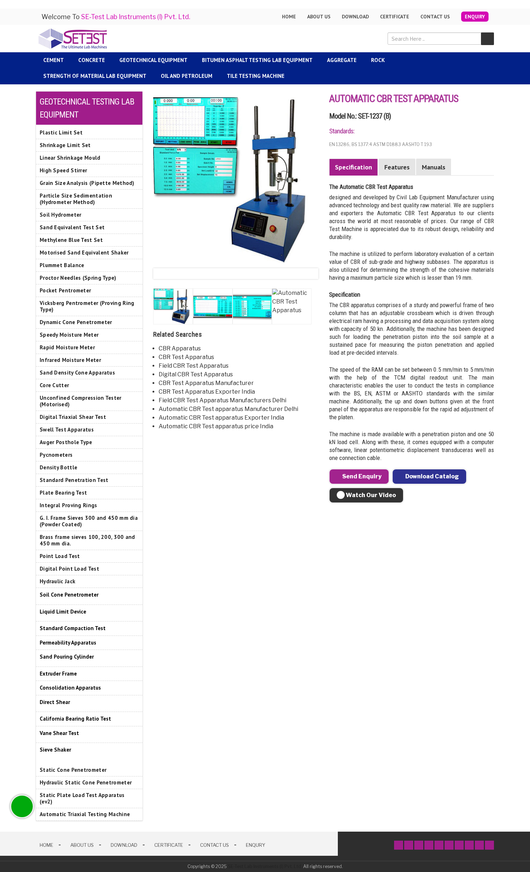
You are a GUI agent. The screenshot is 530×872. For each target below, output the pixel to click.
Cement (53, 60)
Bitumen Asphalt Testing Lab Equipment (257, 60)
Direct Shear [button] (55, 702)
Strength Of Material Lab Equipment (94, 75)
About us (319, 16)
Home (289, 16)
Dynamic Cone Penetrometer (76, 322)
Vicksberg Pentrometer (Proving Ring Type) (87, 306)
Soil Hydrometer (60, 214)
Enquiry (475, 16)
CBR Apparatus (180, 348)
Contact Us (435, 16)
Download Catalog (431, 476)
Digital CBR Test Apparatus (196, 374)
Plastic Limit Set (61, 132)
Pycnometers (56, 454)
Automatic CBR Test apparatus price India (216, 426)
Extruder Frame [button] (58, 673)
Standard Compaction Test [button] (73, 628)
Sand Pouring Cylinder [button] (67, 656)
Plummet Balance (62, 265)
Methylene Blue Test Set (71, 239)
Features (397, 167)
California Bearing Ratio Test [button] (75, 718)
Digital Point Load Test (69, 568)
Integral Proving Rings (68, 505)
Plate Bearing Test (63, 492)
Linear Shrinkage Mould (70, 157)
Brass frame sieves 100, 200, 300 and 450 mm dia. (87, 540)
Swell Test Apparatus (67, 429)
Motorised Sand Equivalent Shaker (84, 252)
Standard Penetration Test (74, 480)
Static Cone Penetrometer (73, 769)
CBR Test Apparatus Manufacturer (206, 383)
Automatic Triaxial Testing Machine (85, 814)
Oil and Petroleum (186, 75)
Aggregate (342, 60)
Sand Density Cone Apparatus (77, 372)
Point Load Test (60, 556)
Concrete (91, 60)
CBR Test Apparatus (186, 357)
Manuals (433, 167)
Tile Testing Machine (255, 75)
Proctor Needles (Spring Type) (78, 277)
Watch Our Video (370, 495)
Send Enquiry (361, 476)
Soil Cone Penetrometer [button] (69, 594)
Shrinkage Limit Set (65, 145)
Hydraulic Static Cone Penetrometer (86, 782)
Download (355, 16)
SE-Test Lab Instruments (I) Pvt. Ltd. (265, 866)
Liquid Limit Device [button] (63, 611)
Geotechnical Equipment (153, 60)
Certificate (394, 16)
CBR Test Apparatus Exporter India (207, 391)
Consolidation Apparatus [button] (70, 687)
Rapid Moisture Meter (67, 347)
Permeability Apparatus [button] (68, 642)
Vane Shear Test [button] (59, 733)
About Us (82, 845)
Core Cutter (54, 385)
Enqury (255, 845)
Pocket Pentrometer (65, 290)
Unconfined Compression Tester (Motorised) (81, 401)
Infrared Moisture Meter (70, 360)
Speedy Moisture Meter (69, 334)
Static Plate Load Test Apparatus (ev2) (82, 798)
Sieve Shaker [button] (55, 749)
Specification (353, 167)
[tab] (89, 595)
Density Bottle (58, 467)
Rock (378, 60)
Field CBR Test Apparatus (194, 365)
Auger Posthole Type (66, 442)
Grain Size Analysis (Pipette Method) (87, 183)
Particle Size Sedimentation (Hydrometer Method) (76, 198)
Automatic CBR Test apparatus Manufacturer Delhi (228, 409)
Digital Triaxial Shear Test (73, 416)
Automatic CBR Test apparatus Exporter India (221, 417)
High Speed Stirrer (63, 170)
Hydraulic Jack (57, 581)
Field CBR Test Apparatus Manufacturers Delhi (222, 400)
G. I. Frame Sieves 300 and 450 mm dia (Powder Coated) (89, 521)
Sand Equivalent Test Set (72, 227)
